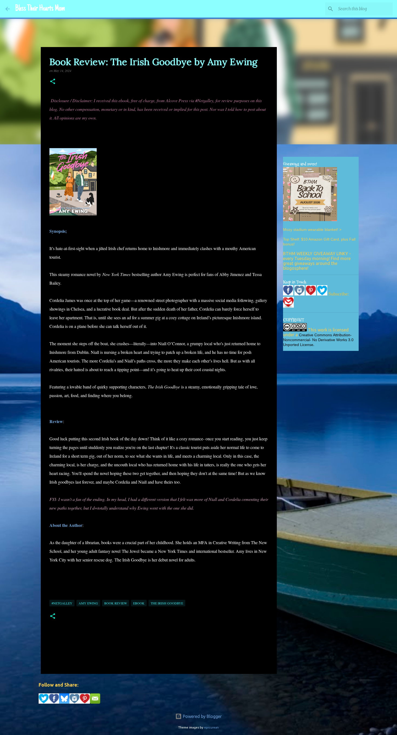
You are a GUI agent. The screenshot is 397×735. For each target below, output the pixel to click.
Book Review (115, 603)
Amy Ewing (88, 603)
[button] (52, 81)
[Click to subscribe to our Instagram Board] (300, 294)
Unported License (298, 344)
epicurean (211, 727)
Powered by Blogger (202, 716)
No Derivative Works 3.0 (333, 340)
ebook (138, 603)
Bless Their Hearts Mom (40, 8)
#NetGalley (62, 603)
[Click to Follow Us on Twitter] (322, 294)
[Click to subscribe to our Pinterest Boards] (311, 294)
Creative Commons (315, 335)
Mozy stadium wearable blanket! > (312, 229)
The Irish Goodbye (167, 603)
